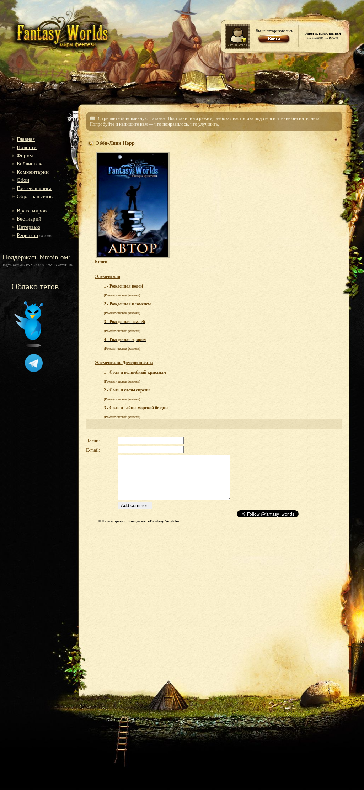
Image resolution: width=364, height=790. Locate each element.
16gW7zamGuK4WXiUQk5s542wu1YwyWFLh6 (37, 265)
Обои (23, 180)
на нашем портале (323, 35)
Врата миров (32, 211)
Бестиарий (29, 219)
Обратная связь (35, 196)
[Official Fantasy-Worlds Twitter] (29, 345)
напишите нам (133, 124)
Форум (25, 155)
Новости (27, 147)
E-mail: (93, 450)
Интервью (28, 227)
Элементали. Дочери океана (124, 362)
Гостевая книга (34, 188)
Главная (26, 139)
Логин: (93, 440)
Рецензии (27, 235)
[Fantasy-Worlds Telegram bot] (34, 370)
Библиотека (30, 164)
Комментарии (33, 172)
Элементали (107, 276)
